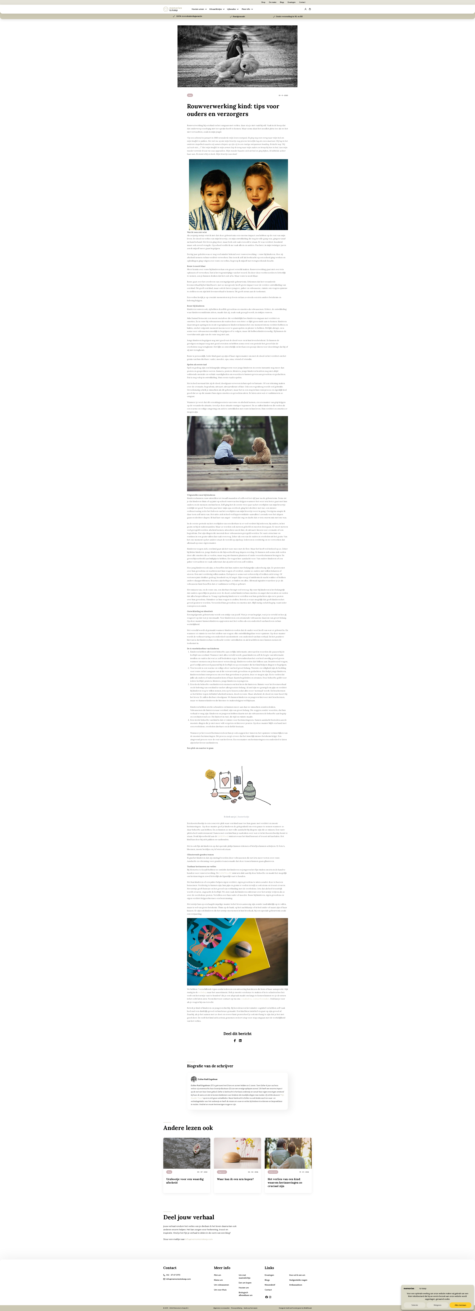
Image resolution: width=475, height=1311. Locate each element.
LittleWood (223, 836)
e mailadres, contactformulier (255, 999)
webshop (202, 992)
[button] (199, 9)
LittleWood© (225, 873)
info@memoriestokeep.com (199, 1239)
